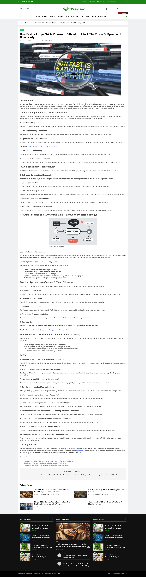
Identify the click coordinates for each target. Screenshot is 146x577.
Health (52, 16)
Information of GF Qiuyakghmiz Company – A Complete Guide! (49, 330)
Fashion (44, 16)
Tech (67, 16)
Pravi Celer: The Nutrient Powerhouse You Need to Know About (42, 547)
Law (82, 16)
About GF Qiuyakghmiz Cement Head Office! (43, 146)
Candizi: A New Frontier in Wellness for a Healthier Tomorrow (99, 2)
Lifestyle (60, 16)
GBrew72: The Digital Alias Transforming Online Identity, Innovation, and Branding (41, 538)
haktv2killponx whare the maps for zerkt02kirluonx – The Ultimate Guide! (49, 461)
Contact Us (102, 16)
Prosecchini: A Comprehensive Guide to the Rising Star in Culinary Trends (42, 557)
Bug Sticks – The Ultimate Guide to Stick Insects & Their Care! (45, 463)
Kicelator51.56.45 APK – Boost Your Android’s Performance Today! (46, 465)
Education (74, 16)
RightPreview (73, 9)
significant (80, 451)
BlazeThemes (57, 573)
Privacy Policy (91, 16)
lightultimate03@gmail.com (29, 41)
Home (38, 16)
